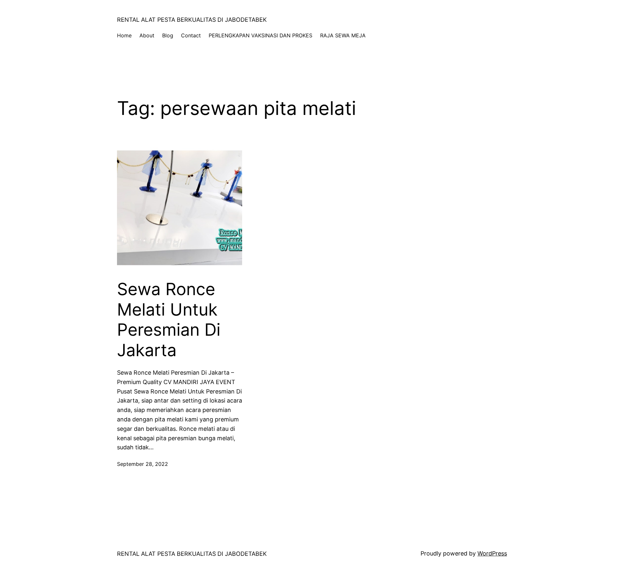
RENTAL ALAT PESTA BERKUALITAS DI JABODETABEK (192, 19)
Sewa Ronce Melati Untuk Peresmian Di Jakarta (168, 319)
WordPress (492, 553)
